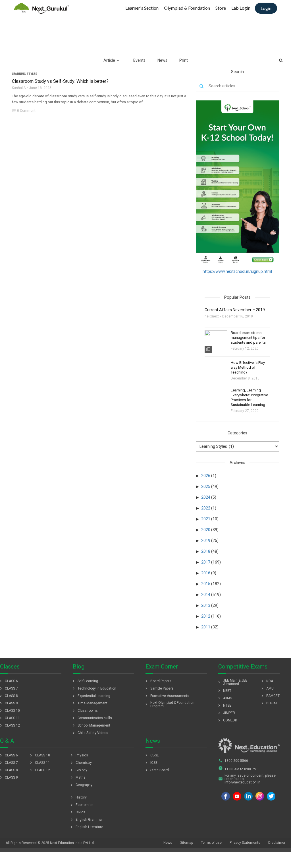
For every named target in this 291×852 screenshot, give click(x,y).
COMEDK (227, 720)
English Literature (86, 827)
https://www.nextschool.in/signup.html (237, 271)
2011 (205, 627)
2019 (205, 540)
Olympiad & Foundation (187, 8)
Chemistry (80, 762)
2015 (205, 583)
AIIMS (224, 698)
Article (109, 60)
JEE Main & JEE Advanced (232, 682)
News (162, 60)
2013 (205, 605)
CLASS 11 (39, 762)
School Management (90, 725)
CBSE (151, 755)
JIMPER (226, 713)
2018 (205, 551)
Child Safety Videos (89, 733)
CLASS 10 (39, 755)
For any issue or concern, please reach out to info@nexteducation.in (247, 779)
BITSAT (268, 703)
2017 (205, 562)
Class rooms (84, 710)
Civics (77, 812)
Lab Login (240, 8)
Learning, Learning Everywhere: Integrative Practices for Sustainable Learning (249, 397)
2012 (205, 616)
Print (183, 60)
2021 (205, 519)
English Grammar (86, 819)
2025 (205, 486)
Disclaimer (276, 843)
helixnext (212, 316)
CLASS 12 (39, 770)
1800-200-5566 (233, 760)
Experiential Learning (90, 696)
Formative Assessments (166, 696)
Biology (78, 770)
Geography (80, 785)
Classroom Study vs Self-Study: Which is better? (60, 81)
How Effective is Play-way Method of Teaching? (248, 367)
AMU (267, 688)
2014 (205, 594)
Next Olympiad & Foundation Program (169, 704)
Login (266, 8)
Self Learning (84, 681)
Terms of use (211, 843)
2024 (205, 497)
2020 (205, 529)
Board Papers (157, 681)
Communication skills (91, 718)
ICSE (150, 762)
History (78, 797)
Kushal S (19, 88)
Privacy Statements (245, 843)
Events (139, 60)
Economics (81, 805)
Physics (78, 755)
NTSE (224, 705)
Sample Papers (159, 688)
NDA (266, 681)
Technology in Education (93, 688)
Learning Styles (24, 73)
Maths (77, 777)
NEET (224, 690)
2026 (205, 475)
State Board (156, 770)
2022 (205, 508)
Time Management (89, 703)
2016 (205, 573)
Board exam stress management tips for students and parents (248, 337)
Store (220, 8)
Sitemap (186, 843)
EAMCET (270, 696)
